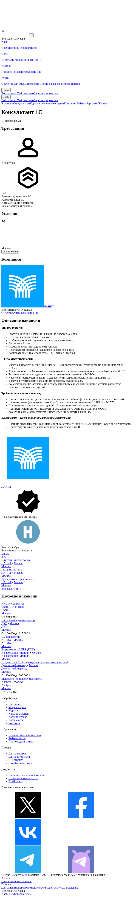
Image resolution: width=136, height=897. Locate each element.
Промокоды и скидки (21, 741)
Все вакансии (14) (27, 312)
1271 (24, 874)
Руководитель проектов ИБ (17, 579)
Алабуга (6, 681)
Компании (70, 103)
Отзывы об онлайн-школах (24, 735)
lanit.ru (5, 553)
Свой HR (7, 606)
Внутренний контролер (15, 559)
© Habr (5, 878)
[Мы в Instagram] (81, 844)
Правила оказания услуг (23, 778)
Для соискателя (17, 753)
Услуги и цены (17, 707)
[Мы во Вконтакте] (28, 844)
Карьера (19, 893)
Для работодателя (19, 756)
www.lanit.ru (8, 312)
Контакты (14, 723)
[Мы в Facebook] (81, 817)
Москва (18, 563)
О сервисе (14, 704)
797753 (46, 874)
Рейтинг (81, 103)
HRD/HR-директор (12, 603)
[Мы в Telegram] (28, 871)
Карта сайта (15, 719)
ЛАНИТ (49, 306)
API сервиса (15, 759)
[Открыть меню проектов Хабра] (2, 31)
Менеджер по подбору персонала (21, 678)
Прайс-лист (15, 781)
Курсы (28, 893)
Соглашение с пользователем (26, 775)
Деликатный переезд (14, 665)
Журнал (102, 103)
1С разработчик (10, 636)
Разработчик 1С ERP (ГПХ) (18, 649)
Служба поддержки (20, 763)
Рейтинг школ (17, 738)
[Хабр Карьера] (15, 35)
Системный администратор (18, 620)
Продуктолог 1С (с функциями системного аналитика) (34, 662)
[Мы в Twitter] (28, 817)
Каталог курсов (17, 716)
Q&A (11, 893)
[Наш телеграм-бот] (81, 871)
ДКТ (4, 623)
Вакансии (7, 103)
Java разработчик (11, 569)
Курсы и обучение (41, 103)
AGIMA (6, 639)
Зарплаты (92, 103)
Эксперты (58, 103)
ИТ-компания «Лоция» (15, 652)
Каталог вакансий (19, 713)
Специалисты (21, 103)
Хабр (4, 893)
